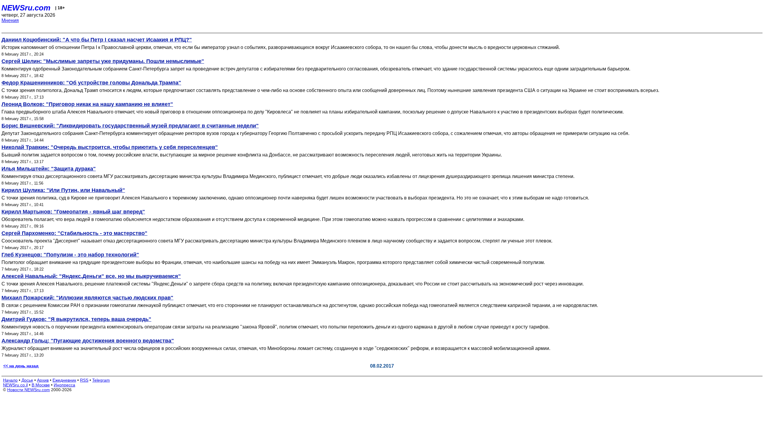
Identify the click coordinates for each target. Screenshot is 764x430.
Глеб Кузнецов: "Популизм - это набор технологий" (70, 255)
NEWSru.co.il (15, 385)
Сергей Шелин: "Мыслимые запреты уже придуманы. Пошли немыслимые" (102, 61)
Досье (27, 380)
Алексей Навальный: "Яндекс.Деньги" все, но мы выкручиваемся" (91, 276)
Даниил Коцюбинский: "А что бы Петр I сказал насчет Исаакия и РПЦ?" (96, 40)
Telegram (101, 380)
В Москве (41, 385)
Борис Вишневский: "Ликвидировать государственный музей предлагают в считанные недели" (130, 126)
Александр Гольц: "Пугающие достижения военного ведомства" (87, 341)
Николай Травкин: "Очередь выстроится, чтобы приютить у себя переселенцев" (109, 147)
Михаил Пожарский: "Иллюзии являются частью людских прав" (87, 298)
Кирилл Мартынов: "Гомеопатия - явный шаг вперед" (73, 212)
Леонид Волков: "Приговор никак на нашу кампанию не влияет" (87, 104)
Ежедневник (64, 380)
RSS (84, 380)
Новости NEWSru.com (28, 389)
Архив (43, 380)
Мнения (10, 20)
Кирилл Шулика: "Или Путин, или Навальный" (63, 190)
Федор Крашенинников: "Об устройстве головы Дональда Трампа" (91, 83)
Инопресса (64, 385)
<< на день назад (20, 365)
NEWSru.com (25, 7)
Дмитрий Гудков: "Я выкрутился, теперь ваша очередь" (76, 319)
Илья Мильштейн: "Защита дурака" (48, 169)
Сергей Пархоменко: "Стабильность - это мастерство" (74, 233)
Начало (10, 380)
